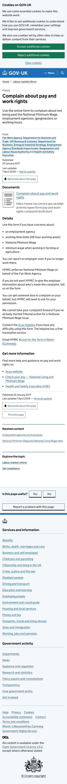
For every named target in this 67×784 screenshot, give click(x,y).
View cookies (33, 62)
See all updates (27, 171)
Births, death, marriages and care (23, 546)
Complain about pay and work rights (37, 195)
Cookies (29, 712)
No (51, 494)
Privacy (16, 712)
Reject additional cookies (34, 55)
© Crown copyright (33, 776)
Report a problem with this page (33, 507)
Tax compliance (11, 468)
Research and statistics (17, 672)
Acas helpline (26, 325)
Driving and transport (15, 584)
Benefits (7, 540)
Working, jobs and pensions (19, 633)
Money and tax (11, 615)
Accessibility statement (17, 717)
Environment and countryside (21, 602)
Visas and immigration (16, 627)
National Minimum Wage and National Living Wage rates (32, 440)
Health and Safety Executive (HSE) (27, 386)
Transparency (11, 685)
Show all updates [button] (43, 398)
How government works (17, 691)
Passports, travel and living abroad (24, 621)
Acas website (14, 371)
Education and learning (17, 590)
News (6, 660)
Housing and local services (19, 608)
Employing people (13, 596)
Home (5, 81)
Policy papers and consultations (22, 679)
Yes (37, 494)
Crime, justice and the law (18, 571)
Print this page (16, 414)
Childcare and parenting (17, 559)
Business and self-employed (20, 552)
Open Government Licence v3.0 (22, 747)
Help (5, 712)
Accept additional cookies (33, 46)
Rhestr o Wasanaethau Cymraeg (22, 726)
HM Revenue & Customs (23, 141)
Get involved (10, 697)
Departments (10, 654)
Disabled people (12, 577)
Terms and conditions (15, 721)
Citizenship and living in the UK (21, 565)
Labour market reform (24, 81)
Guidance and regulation (18, 666)
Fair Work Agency (12, 137)
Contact (40, 717)
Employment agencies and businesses (22, 434)
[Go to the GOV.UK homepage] (15, 73)
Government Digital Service (19, 731)
